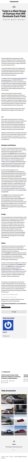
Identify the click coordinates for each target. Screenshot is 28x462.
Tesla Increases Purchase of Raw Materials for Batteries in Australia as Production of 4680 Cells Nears (11, 376)
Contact (2, 456)
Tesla (14, 6)
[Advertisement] (14, 38)
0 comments (22, 19)
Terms (7, 456)
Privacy (11, 456)
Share (15, 311)
